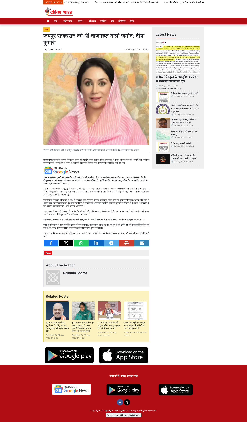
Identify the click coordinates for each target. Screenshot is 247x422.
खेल (112, 21)
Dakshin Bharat (55, 49)
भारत (46, 29)
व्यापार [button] (80, 21)
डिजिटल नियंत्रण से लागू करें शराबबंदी (184, 93)
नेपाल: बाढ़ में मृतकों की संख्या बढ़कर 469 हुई (184, 133)
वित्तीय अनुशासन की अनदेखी (181, 143)
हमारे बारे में (114, 375)
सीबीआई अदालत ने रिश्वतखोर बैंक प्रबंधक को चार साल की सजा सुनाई (183, 157)
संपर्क (123, 375)
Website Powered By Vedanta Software (123, 415)
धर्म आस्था (92, 21)
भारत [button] (55, 21)
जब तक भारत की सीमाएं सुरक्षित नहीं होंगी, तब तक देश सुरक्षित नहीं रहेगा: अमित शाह (57, 326)
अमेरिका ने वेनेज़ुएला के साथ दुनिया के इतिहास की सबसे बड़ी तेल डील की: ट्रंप (177, 79)
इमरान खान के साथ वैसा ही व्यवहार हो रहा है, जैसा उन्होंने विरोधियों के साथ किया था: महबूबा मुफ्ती (83, 326)
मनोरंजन (103, 21)
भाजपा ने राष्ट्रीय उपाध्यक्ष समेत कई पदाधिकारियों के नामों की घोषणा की (134, 325)
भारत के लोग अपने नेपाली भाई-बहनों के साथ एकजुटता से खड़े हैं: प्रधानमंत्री (109, 325)
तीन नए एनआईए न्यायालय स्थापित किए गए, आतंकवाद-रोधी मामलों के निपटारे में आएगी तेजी (112, 2)
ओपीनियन (121, 21)
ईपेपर (132, 21)
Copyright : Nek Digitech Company (120, 410)
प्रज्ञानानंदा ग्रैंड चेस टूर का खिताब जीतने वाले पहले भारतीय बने (173, 2)
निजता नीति (132, 375)
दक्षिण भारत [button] (68, 21)
